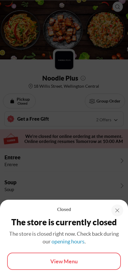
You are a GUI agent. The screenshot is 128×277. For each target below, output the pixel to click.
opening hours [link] (68, 241)
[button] (117, 210)
